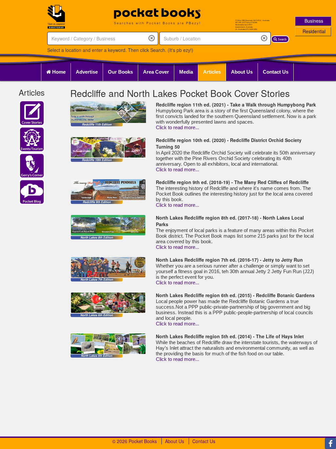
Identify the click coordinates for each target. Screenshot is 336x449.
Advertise (87, 72)
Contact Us (275, 72)
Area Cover (156, 72)
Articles (212, 72)
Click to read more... (177, 127)
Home (58, 72)
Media (186, 72)
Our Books (120, 72)
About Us (242, 72)
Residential (314, 31)
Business (313, 20)
